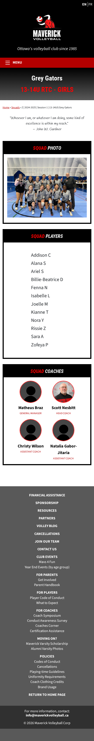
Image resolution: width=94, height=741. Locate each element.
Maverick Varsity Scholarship (47, 644)
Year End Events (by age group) (47, 567)
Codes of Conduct (47, 662)
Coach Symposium (47, 616)
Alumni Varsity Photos (47, 649)
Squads (15, 107)
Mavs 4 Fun (47, 562)
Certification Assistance (47, 631)
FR (90, 4)
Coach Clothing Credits (47, 682)
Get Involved (47, 580)
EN (84, 4)
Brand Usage (47, 687)
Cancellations (47, 667)
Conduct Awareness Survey (47, 621)
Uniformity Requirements (47, 677)
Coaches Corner (47, 626)
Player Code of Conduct (47, 598)
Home (6, 107)
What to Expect (47, 603)
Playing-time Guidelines (47, 672)
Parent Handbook (47, 585)
